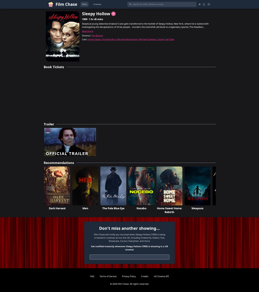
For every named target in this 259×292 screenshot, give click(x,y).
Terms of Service (108, 276)
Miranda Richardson (127, 39)
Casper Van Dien (165, 39)
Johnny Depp (94, 39)
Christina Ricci (109, 39)
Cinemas (97, 4)
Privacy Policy (129, 276)
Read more (87, 31)
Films (84, 4)
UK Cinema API (161, 276)
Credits (144, 276)
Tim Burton (97, 35)
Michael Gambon (147, 39)
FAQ (92, 276)
